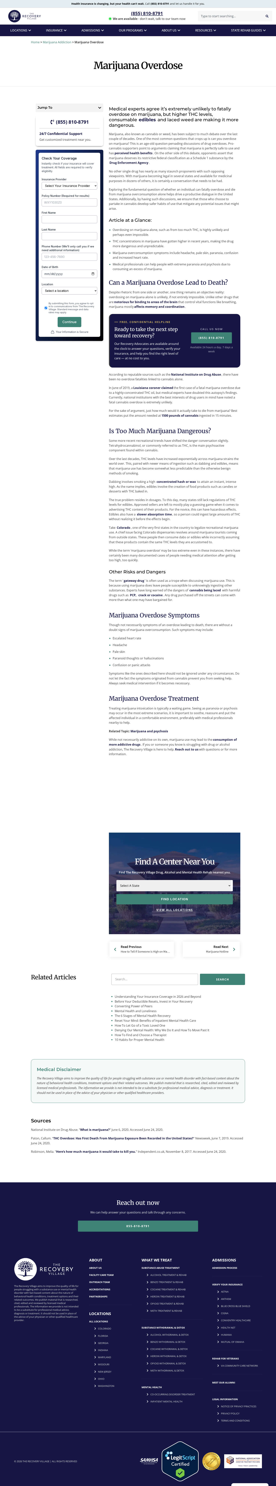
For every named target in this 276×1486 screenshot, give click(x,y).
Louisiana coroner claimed (153, 388)
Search (222, 979)
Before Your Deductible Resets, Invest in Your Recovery (153, 1001)
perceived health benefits (133, 153)
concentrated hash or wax (176, 482)
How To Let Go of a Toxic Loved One (139, 1025)
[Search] (267, 16)
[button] (99, 107)
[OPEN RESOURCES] (214, 30)
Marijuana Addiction (57, 42)
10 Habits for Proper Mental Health (139, 1040)
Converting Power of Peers (133, 1006)
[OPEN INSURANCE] (65, 30)
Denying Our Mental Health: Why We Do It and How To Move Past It (161, 1030)
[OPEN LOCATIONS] (29, 30)
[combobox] (229, 16)
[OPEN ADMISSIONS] (102, 30)
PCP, (133, 595)
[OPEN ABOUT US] (178, 30)
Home (35, 42)
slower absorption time (154, 514)
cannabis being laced (205, 590)
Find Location (174, 899)
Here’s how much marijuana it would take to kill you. (96, 1152)
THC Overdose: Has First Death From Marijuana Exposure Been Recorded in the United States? (123, 1138)
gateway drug (134, 581)
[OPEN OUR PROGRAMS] (145, 30)
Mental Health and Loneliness (135, 1011)
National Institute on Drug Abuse (196, 374)
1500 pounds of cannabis (179, 415)
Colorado (123, 528)
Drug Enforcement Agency (128, 163)
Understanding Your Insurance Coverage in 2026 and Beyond (157, 997)
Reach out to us (186, 749)
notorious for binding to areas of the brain (146, 302)
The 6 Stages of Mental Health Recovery (142, 1016)
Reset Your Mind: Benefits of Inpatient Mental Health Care (155, 1021)
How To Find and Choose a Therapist (140, 1035)
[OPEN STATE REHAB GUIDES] (264, 30)
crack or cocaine (150, 595)
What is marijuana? (95, 1130)
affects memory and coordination (159, 307)
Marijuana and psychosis (149, 731)
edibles (147, 119)
